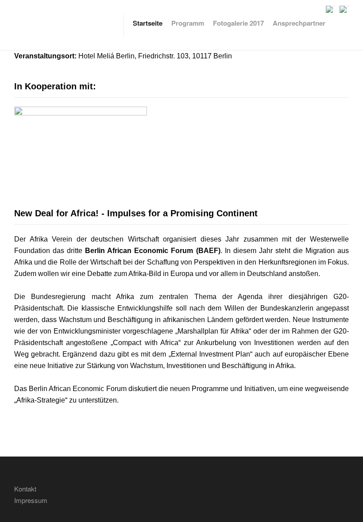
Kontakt (25, 488)
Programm (187, 23)
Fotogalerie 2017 (238, 23)
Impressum (30, 500)
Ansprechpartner (299, 23)
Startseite (147, 23)
